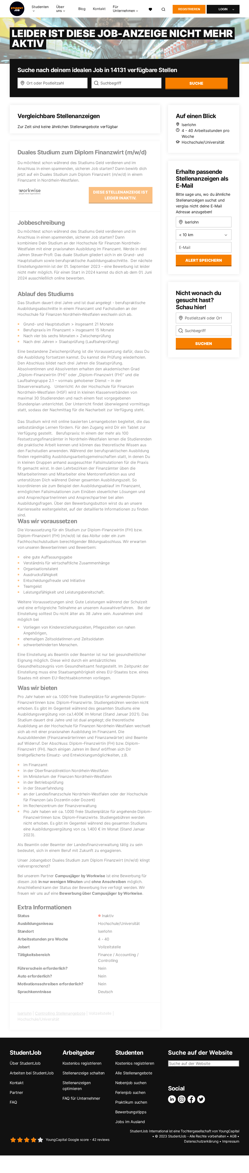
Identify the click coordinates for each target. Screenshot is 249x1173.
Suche (196, 83)
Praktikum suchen (131, 1102)
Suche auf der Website (200, 1052)
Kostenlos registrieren (81, 1063)
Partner (16, 1092)
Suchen (203, 343)
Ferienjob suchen (130, 1092)
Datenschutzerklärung (201, 1141)
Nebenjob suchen (130, 1082)
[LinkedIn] (173, 1099)
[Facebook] (192, 1099)
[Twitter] (202, 1099)
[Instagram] (182, 1099)
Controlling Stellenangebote (60, 1013)
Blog (82, 9)
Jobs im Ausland (130, 1121)
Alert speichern (203, 260)
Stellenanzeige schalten (83, 1073)
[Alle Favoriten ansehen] (150, 9)
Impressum (230, 1141)
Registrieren (189, 9)
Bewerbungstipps (130, 1111)
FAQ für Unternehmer (81, 1098)
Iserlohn (24, 1013)
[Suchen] (163, 9)
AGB (233, 1136)
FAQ (13, 1102)
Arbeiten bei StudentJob (31, 1073)
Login (223, 9)
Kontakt (99, 9)
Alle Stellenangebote (133, 1073)
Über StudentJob (25, 1063)
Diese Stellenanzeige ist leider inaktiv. (120, 195)
